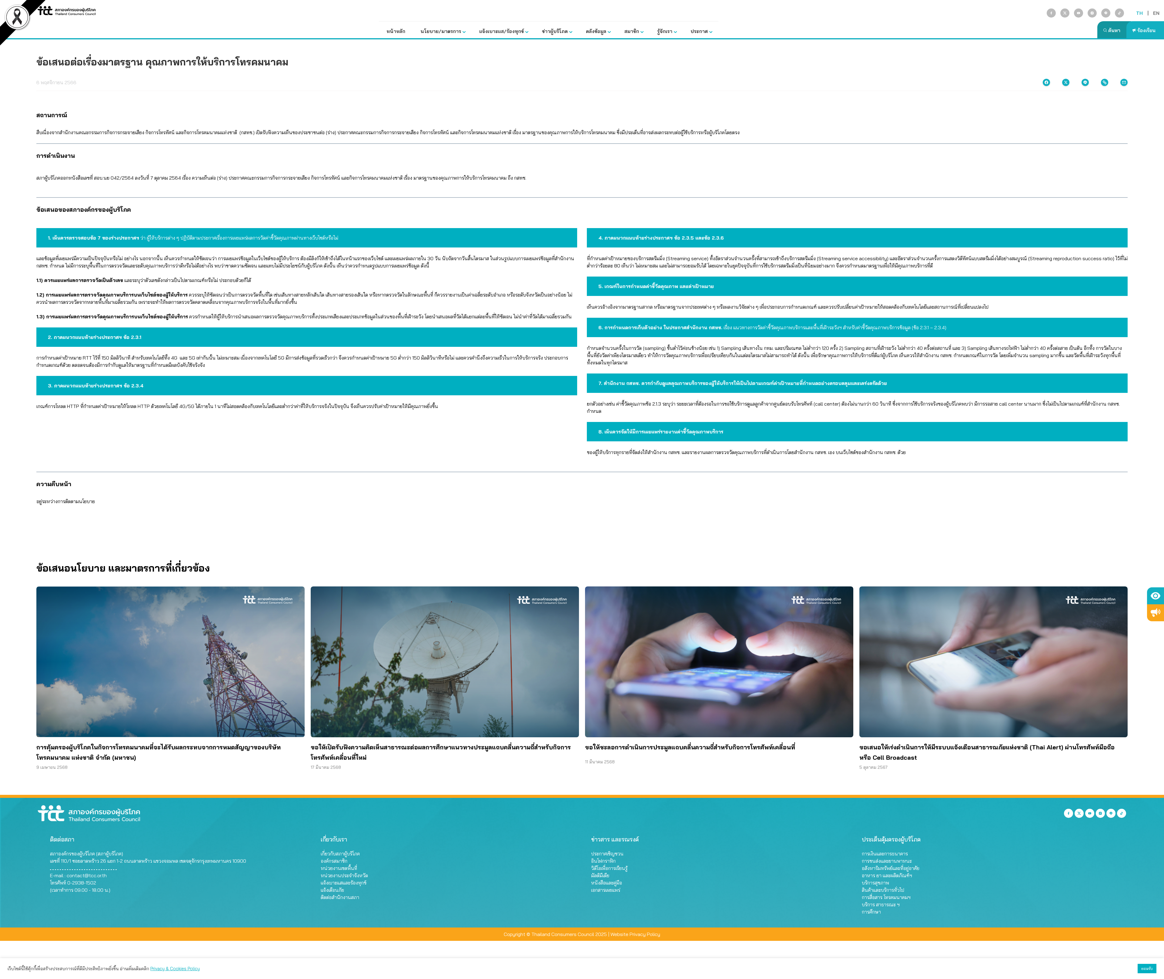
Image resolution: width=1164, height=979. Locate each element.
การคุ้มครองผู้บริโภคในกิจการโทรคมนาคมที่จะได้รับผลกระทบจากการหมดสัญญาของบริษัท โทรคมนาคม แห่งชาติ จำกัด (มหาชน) (158, 752)
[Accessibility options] (1155, 595)
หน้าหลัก (395, 31)
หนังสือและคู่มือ (606, 883)
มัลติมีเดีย (600, 875)
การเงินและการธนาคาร (885, 854)
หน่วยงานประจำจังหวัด (344, 875)
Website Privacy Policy (635, 934)
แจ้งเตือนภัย (332, 890)
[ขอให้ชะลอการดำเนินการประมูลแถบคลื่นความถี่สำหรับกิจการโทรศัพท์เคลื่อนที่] (719, 661)
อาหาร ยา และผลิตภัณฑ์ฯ (887, 875)
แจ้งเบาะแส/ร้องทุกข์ (501, 31)
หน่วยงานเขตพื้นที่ (339, 868)
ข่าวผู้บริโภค (555, 31)
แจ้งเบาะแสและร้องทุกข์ (343, 883)
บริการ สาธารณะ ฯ (881, 904)
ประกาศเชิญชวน (607, 854)
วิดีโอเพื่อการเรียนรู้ (609, 868)
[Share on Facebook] (1046, 82)
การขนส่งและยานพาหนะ (887, 861)
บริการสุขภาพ (875, 883)
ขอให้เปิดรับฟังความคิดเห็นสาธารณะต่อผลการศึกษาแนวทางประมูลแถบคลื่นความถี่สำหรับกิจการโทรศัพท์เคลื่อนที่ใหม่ (441, 752)
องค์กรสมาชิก (334, 861)
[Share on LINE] (1085, 82)
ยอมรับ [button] (1147, 968)
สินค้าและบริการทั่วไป (883, 890)
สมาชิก (631, 31)
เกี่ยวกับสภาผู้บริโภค (340, 854)
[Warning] (1155, 612)
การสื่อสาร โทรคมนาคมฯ (886, 897)
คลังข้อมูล (596, 31)
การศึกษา (871, 912)
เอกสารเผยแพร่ (605, 890)
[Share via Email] (1124, 82)
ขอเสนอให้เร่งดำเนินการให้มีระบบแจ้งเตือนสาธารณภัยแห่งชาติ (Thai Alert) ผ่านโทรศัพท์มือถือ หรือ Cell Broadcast (987, 752)
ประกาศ (699, 31)
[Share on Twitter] (1065, 82)
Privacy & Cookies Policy (175, 968)
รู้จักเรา (664, 31)
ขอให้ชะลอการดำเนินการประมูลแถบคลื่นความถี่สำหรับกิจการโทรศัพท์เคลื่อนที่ (690, 747)
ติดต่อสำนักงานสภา (340, 897)
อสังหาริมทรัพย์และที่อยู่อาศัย (890, 868)
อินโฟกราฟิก (603, 861)
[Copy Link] (1104, 82)
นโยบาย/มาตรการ (440, 31)
